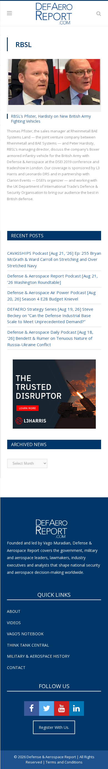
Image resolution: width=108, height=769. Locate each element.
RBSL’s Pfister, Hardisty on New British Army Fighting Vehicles (51, 119)
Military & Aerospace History (38, 656)
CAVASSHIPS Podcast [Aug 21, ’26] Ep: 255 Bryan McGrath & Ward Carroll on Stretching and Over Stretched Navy (54, 259)
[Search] (98, 13)
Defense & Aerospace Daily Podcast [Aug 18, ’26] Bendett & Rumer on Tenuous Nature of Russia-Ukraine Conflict (50, 338)
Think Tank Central (28, 645)
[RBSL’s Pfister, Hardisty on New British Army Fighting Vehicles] (54, 84)
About (13, 611)
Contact (16, 667)
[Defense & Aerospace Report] (54, 12)
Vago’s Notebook (25, 633)
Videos (14, 622)
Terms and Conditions (64, 762)
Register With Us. (54, 727)
